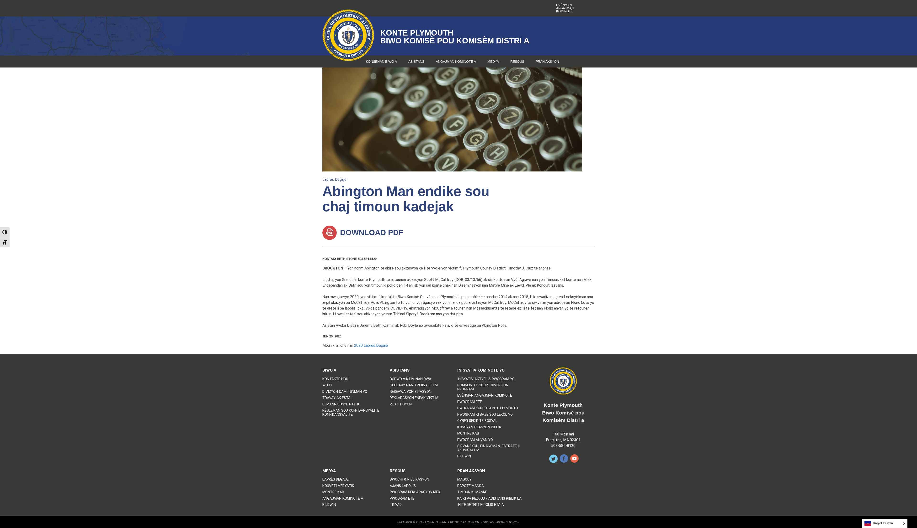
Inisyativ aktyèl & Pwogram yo (486, 379)
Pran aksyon (547, 61)
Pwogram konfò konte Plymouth (487, 408)
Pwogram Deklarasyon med (415, 492)
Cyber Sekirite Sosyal (477, 421)
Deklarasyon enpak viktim (414, 398)
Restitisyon (401, 404)
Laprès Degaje (334, 179)
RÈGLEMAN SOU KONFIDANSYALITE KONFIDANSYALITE (350, 412)
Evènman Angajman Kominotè (565, 8)
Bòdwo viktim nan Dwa (410, 379)
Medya (493, 61)
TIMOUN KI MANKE (472, 492)
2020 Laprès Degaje (371, 345)
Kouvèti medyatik (338, 486)
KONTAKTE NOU (335, 379)
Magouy (464, 479)
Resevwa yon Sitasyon (410, 392)
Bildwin (464, 456)
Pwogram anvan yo (475, 440)
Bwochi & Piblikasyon (409, 479)
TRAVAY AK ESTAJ (337, 398)
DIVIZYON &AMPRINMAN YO (344, 392)
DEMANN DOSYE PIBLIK (340, 404)
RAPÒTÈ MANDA (470, 486)
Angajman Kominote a (456, 61)
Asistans (416, 61)
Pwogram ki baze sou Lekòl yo (485, 415)
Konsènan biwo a (381, 61)
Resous (517, 61)
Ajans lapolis (403, 486)
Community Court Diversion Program (482, 387)
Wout (327, 385)
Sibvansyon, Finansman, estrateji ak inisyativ (488, 448)
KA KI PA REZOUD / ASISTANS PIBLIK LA (489, 499)
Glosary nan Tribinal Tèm (414, 385)
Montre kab (468, 433)
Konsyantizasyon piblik (479, 427)
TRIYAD (396, 505)
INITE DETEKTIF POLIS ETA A (480, 505)
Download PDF (370, 232)
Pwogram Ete (469, 402)
